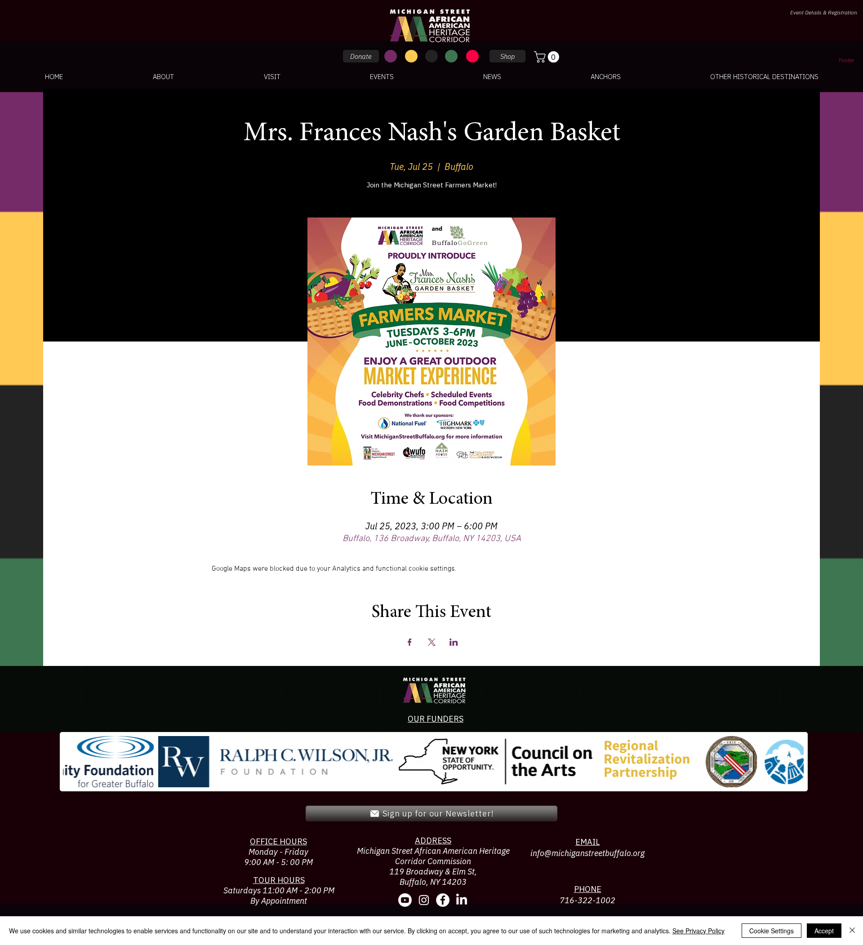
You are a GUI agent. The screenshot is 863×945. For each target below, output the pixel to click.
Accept (824, 930)
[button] (548, 56)
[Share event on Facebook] (409, 642)
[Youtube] (405, 900)
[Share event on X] (431, 642)
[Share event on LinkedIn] (453, 642)
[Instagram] (424, 900)
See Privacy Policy (698, 930)
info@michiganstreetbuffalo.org (587, 853)
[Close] (852, 930)
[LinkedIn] (461, 900)
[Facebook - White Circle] (442, 900)
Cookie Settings (771, 930)
